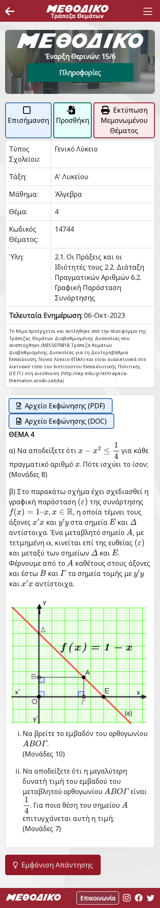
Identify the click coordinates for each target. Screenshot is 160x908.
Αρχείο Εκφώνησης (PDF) (65, 405)
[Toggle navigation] (147, 11)
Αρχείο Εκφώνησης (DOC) (66, 421)
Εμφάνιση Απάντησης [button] (57, 865)
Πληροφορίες (80, 72)
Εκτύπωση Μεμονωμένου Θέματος (124, 120)
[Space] (77, 11)
